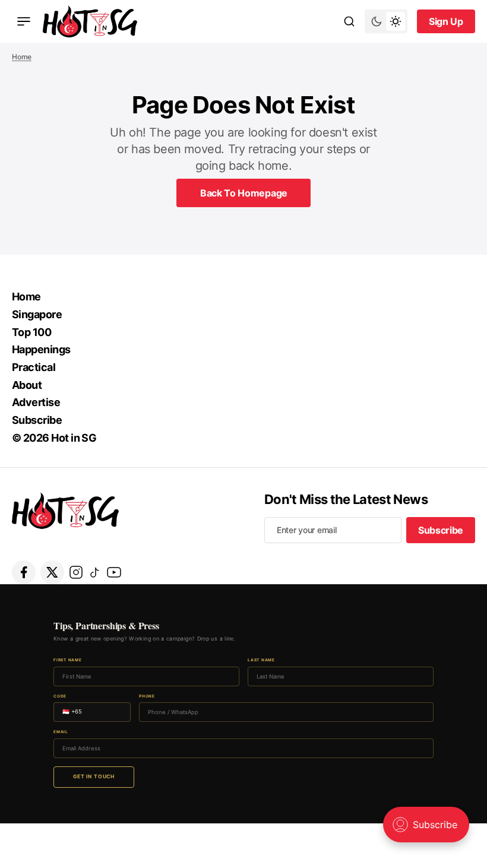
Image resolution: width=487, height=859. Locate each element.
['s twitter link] (52, 572)
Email (60, 732)
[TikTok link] (95, 572)
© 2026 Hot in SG (54, 438)
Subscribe (37, 420)
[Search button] (349, 21)
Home (21, 56)
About (27, 385)
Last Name (261, 660)
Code (60, 697)
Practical (33, 367)
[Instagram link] (76, 572)
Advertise (36, 402)
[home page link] (90, 21)
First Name (67, 660)
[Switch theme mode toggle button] (386, 21)
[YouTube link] (114, 572)
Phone (147, 697)
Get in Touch (94, 776)
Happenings (41, 349)
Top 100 (31, 332)
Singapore (37, 314)
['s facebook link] (24, 572)
